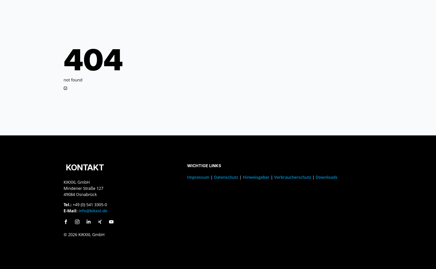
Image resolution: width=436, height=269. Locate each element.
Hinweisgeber (256, 177)
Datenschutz (226, 177)
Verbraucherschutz (292, 177)
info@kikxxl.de (93, 210)
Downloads (326, 177)
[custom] (66, 222)
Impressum (198, 177)
